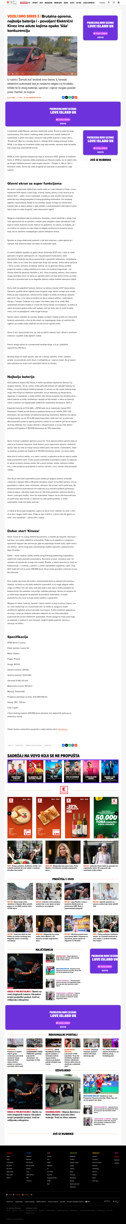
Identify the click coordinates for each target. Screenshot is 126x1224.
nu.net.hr (110, 1210)
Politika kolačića (41, 1202)
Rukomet (28, 1159)
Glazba (49, 1162)
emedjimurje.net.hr (31, 1210)
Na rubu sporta (30, 1165)
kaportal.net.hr (51, 1210)
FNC (27, 1178)
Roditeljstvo (73, 1178)
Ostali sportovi (30, 1175)
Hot (41, 2)
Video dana (95, 1181)
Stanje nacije (10, 1172)
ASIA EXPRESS (88, 3)
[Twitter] (66, 97)
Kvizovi (94, 1178)
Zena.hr (15, 1210)
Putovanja (72, 1175)
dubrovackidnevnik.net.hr (87, 1210)
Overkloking (95, 1168)
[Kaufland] (63, 790)
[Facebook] (63, 97)
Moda (71, 1172)
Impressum (10, 1202)
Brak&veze (72, 1156)
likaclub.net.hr (30, 1213)
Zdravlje (72, 1181)
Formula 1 (28, 1181)
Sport (35, 2)
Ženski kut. (63, 729)
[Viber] (72, 97)
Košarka (28, 1168)
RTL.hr (9, 1210)
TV (47, 1168)
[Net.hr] (116, 1201)
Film (48, 1159)
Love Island (50, 1172)
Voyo (48, 1184)
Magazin (48, 2)
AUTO (72, 3)
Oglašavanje (19, 1202)
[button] (10, 762)
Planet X (94, 1172)
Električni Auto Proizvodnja (34, 745)
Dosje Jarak (10, 1175)
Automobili (73, 1187)
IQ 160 (78, 3)
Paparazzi (49, 1165)
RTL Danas (9, 1165)
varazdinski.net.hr (62, 1210)
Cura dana (95, 1159)
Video (116, 1156)
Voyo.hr (21, 1210)
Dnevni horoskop (96, 1162)
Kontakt (62, 1202)
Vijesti (8, 1156)
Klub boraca (29, 1162)
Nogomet (28, 1156)
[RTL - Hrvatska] (107, 1201)
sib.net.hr (42, 1210)
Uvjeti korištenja (29, 1202)
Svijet (8, 1159)
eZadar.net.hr (101, 1210)
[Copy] (76, 97)
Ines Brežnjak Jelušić (33, 97)
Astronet (94, 1156)
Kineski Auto (19, 745)
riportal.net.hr (74, 1210)
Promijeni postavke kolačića (75, 1202)
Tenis (27, 1172)
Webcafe (58, 2)
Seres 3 (10, 745)
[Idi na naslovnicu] (12, 4)
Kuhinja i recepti (74, 1162)
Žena (66, 2)
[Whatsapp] (69, 97)
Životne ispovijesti (74, 1184)
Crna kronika (10, 1162)
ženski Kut (47, 745)
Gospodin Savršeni (52, 1178)
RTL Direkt (9, 1168)
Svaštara (94, 1175)
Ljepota (72, 1165)
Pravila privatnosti (53, 1202)
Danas (9, 1153)
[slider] (42, 71)
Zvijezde (49, 1156)
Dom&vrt (72, 1159)
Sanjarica (116, 1163)
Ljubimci (72, 1168)
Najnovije (116, 1160)
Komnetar (95, 1165)
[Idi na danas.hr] (25, 2)
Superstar (49, 1175)
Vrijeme (9, 1178)
